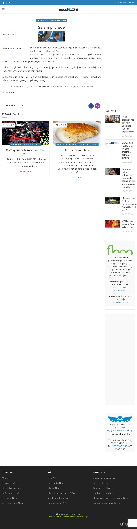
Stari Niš (52, 478)
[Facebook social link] (3, 2)
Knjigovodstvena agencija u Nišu (110, 498)
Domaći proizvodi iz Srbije (106, 503)
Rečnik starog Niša (57, 503)
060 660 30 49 (119, 446)
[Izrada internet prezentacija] (120, 249)
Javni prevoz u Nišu (12, 503)
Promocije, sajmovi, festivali (51, 20)
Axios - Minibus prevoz (105, 478)
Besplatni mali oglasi (13, 488)
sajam (25, 106)
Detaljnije (25, 172)
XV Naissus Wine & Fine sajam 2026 (128, 224)
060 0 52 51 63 (122, 302)
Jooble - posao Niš (103, 493)
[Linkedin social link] (9, 2)
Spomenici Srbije (102, 488)
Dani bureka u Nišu (77, 150)
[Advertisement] (120, 61)
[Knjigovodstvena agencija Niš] (120, 419)
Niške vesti (62, 145)
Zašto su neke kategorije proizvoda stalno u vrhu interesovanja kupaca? (128, 178)
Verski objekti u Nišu (58, 498)
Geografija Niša (56, 483)
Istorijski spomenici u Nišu (61, 493)
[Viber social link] (97, 106)
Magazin (6, 478)
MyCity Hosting (101, 483)
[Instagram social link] (6, 2)
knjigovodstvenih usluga (120, 430)
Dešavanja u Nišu (11, 493)
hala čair (10, 106)
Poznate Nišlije (10, 483)
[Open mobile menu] (3, 9)
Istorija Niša (54, 488)
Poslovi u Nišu (9, 498)
